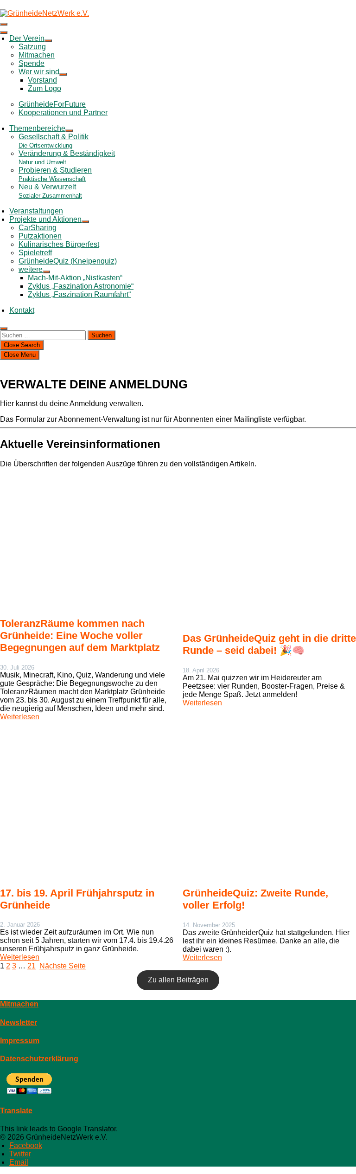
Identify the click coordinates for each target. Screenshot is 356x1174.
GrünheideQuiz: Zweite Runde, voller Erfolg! (255, 899)
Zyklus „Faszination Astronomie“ (81, 286)
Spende (31, 63)
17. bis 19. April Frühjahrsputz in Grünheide (77, 899)
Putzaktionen (40, 236)
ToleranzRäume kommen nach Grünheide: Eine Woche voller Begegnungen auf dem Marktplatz (80, 635)
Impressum (19, 1041)
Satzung (32, 47)
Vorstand (42, 80)
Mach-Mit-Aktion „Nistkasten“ (75, 278)
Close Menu (20, 354)
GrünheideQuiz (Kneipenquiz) (68, 261)
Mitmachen (37, 55)
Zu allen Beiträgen (178, 980)
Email (18, 1162)
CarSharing (38, 228)
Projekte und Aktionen (45, 219)
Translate (16, 1111)
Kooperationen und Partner (63, 112)
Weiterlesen (19, 717)
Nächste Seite (62, 966)
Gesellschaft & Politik (54, 141)
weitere (31, 269)
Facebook (25, 1145)
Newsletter (18, 1022)
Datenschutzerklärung (39, 1059)
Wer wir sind (39, 72)
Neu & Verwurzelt (50, 191)
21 (31, 966)
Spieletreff (35, 253)
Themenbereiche (37, 128)
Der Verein (26, 38)
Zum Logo (44, 88)
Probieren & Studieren (55, 174)
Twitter (20, 1154)
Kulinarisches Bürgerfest (59, 244)
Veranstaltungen (36, 211)
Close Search (22, 345)
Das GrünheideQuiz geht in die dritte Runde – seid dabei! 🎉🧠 (269, 644)
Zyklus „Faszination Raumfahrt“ (79, 294)
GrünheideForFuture (52, 104)
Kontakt (21, 310)
